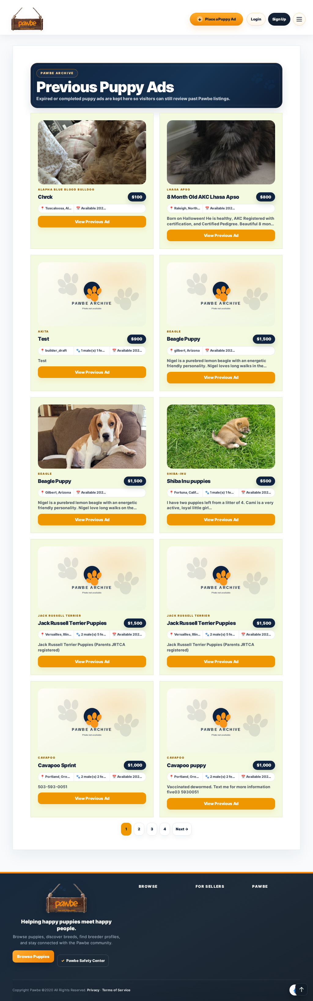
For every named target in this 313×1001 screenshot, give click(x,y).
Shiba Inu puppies (189, 481)
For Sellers (210, 886)
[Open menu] (299, 19)
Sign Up (279, 19)
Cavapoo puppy (186, 765)
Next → (182, 829)
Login (256, 19)
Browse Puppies (33, 956)
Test (43, 339)
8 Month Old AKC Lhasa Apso (203, 197)
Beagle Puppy (183, 339)
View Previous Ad (92, 221)
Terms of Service (116, 990)
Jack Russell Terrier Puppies (72, 623)
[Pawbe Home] (27, 19)
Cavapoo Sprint (57, 765)
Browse (148, 886)
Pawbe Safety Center (83, 960)
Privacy (93, 990)
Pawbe (260, 886)
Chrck (45, 197)
